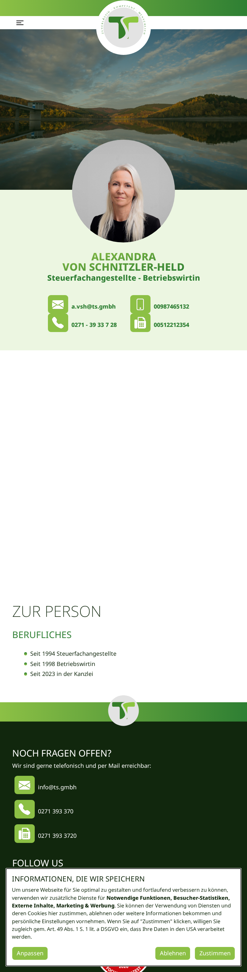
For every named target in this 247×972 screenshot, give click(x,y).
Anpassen (30, 953)
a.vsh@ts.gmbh (93, 306)
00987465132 (171, 306)
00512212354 (171, 324)
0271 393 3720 (57, 835)
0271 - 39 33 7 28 (94, 324)
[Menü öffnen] (20, 22)
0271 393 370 (55, 811)
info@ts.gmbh (57, 787)
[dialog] (123, 917)
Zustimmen (215, 953)
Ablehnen (173, 953)
